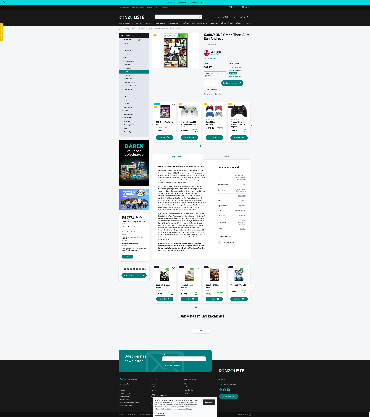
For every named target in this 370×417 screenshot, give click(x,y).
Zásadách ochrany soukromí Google (179, 409)
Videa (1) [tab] (226, 157)
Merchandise (128, 107)
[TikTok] (228, 389)
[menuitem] (131, 23)
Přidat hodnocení (129, 275)
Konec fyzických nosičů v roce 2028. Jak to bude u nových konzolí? (134, 249)
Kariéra (157, 7)
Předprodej (127, 132)
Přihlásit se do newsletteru (172, 365)
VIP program (122, 390)
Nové (244, 201)
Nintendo (127, 54)
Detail (214, 137)
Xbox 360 (128, 68)
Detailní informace (210, 58)
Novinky (126, 47)
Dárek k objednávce (124, 396)
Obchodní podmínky (125, 399)
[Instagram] (224, 389)
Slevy (125, 128)
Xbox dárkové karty (131, 86)
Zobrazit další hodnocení (202, 331)
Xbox (126, 57)
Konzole (127, 75)
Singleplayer (242, 224)
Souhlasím (209, 402)
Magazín (149, 7)
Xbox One (128, 64)
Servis (185, 387)
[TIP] (214, 111)
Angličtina (242, 215)
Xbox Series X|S (129, 61)
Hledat (200, 17)
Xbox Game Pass (130, 82)
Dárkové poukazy (129, 125)
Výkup (186, 384)
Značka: (209, 46)
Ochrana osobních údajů (126, 405)
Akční (236, 210)
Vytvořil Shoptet (243, 414)
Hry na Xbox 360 (228, 242)
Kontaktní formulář (229, 396)
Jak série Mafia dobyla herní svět (132, 227)
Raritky (126, 103)
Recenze (153, 390)
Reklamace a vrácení (138, 7)
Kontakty (165, 7)
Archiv (127, 256)
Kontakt (153, 384)
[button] (200, 146)
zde (163, 409)
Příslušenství (129, 78)
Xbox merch (128, 89)
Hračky (126, 110)
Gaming (126, 43)
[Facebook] (220, 389)
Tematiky (127, 121)
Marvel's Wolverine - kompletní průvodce (134, 232)
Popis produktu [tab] (177, 157)
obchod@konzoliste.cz (230, 384)
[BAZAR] (164, 274)
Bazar (126, 100)
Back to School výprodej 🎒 (132, 40)
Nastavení (160, 413)
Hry (126, 71)
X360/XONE (242, 196)
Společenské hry (129, 114)
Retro (126, 96)
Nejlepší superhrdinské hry (130, 243)
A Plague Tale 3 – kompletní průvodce (133, 222)
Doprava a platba (124, 7)
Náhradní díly (128, 117)
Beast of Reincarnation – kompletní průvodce (132, 237)
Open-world (242, 210)
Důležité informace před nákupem (129, 402)
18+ (244, 184)
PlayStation (127, 50)
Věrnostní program (124, 387)
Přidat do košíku (230, 83)
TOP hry (238, 189)
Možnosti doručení (235, 76)
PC (125, 93)
